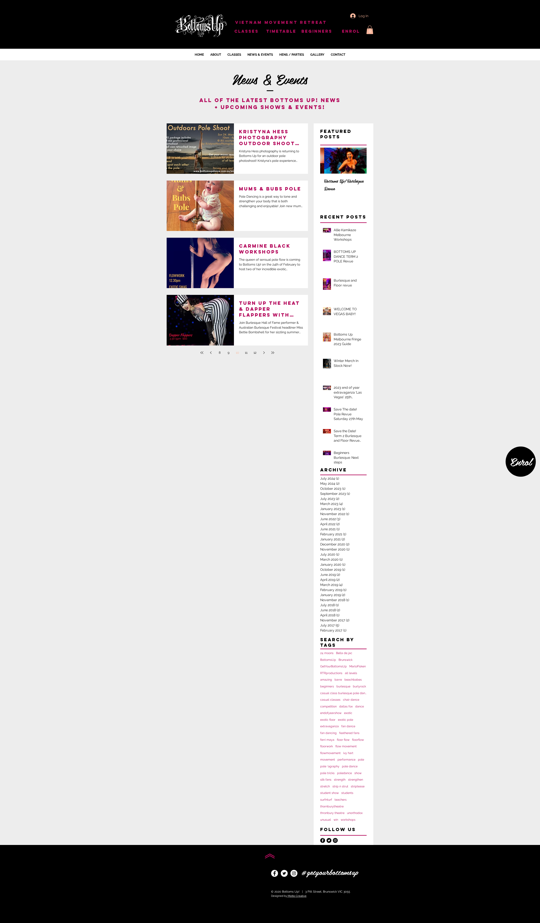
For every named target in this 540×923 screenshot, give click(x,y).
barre (338, 679)
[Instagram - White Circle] (293, 873)
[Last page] (273, 352)
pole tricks (327, 773)
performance (346, 759)
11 (246, 353)
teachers (341, 799)
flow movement (346, 746)
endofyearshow (331, 713)
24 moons (326, 653)
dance (359, 706)
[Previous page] (211, 352)
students (347, 793)
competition (328, 706)
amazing (326, 679)
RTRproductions (331, 673)
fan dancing (328, 733)
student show (329, 793)
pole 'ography (329, 766)
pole (361, 759)
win (335, 819)
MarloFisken (357, 666)
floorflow (358, 739)
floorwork (326, 746)
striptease (357, 786)
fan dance (348, 726)
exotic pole (345, 719)
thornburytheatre (332, 806)
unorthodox (355, 813)
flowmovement (330, 753)
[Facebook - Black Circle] (322, 840)
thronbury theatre (332, 813)
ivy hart (348, 753)
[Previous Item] (327, 160)
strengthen (355, 779)
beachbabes (353, 679)
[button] (369, 30)
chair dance (351, 699)
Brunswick (345, 659)
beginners (327, 686)
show (358, 773)
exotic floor (327, 719)
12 (255, 353)
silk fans (325, 779)
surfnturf (326, 799)
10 (237, 353)
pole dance (350, 766)
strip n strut (340, 786)
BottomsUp (328, 659)
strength (340, 779)
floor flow (343, 739)
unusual (325, 819)
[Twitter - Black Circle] (329, 840)
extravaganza (329, 726)
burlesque (343, 686)
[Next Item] (360, 160)
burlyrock (359, 686)
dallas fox (346, 706)
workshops (348, 819)
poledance (344, 773)
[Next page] (264, 352)
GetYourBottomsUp (333, 666)
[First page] (202, 352)
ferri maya (327, 739)
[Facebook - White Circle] (274, 873)
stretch (325, 786)
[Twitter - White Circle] (284, 873)
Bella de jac (344, 653)
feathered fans (349, 733)
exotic (348, 713)
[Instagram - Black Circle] (335, 840)
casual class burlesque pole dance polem (343, 693)
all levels (351, 673)
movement (327, 759)
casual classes (330, 699)
